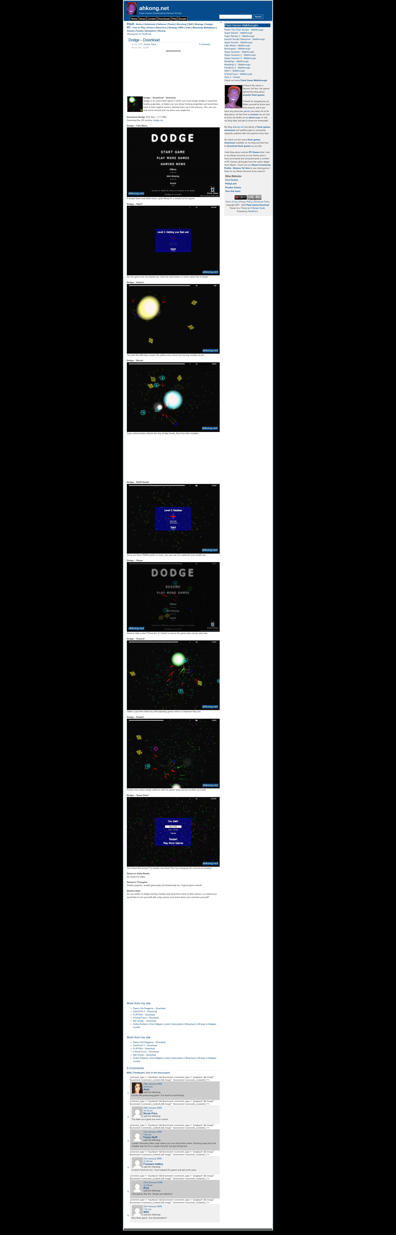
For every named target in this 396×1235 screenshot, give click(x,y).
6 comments (204, 44)
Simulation (150, 31)
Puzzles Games (233, 187)
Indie (188, 27)
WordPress (253, 211)
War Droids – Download (144, 1021)
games (247, 111)
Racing (161, 31)
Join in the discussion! (158, 1073)
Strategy (199, 24)
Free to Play (139, 27)
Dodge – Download (143, 40)
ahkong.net (154, 8)
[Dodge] (135, 111)
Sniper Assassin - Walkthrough (239, 52)
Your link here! (233, 191)
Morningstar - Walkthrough (237, 49)
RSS (129, 1073)
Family (139, 31)
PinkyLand (231, 183)
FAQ (174, 18)
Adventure (150, 24)
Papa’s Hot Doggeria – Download (149, 1008)
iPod (146, 1188)
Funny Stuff (150, 1137)
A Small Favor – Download (146, 1018)
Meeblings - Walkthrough (236, 61)
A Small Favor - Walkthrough (238, 74)
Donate (182, 18)
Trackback (138, 1073)
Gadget (209, 24)
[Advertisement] (173, 74)
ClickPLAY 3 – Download (145, 1011)
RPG (181, 27)
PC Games (254, 152)
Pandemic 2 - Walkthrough (237, 68)
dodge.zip (158, 120)
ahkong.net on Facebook (139, 34)
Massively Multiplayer (204, 27)
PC (129, 27)
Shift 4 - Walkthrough (234, 71)
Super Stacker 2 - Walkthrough (239, 36)
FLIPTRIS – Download (144, 1015)
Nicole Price (150, 1113)
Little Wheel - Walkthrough (237, 45)
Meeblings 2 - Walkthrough (237, 64)
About (142, 18)
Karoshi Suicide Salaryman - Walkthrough (244, 39)
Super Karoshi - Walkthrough (238, 42)
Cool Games (231, 180)
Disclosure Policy (262, 202)
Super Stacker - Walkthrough (238, 33)
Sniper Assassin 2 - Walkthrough (240, 55)
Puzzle (171, 24)
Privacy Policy (245, 202)
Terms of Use (232, 202)
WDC (146, 1212)
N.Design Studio (257, 208)
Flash (130, 24)
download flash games (239, 146)
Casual (130, 31)
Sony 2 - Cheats (232, 77)
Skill (190, 24)
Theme (244, 208)
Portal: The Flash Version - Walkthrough (243, 30)
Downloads (164, 18)
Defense (161, 24)
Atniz (146, 1089)
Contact (152, 18)
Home (134, 18)
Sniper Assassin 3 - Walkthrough (240, 58)
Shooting (181, 24)
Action (139, 24)
